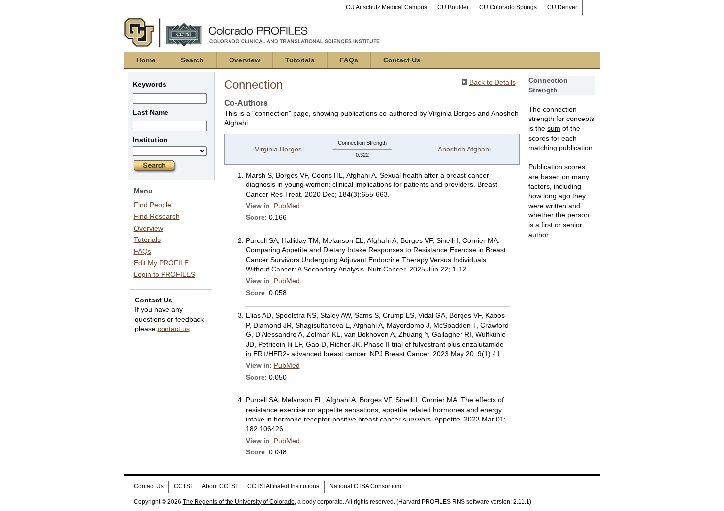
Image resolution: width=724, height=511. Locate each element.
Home (146, 60)
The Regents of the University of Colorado (239, 501)
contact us (174, 328)
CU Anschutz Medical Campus (386, 7)
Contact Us (402, 60)
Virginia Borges (278, 149)
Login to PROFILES (164, 274)
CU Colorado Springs (508, 7)
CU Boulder (453, 7)
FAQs (349, 60)
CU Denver (562, 7)
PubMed (287, 206)
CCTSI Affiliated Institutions (283, 486)
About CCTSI (219, 486)
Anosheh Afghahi (464, 149)
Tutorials (300, 60)
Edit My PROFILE (161, 263)
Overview (244, 60)
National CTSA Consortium (365, 486)
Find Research (157, 216)
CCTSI (183, 486)
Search (192, 60)
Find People (152, 205)
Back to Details (492, 82)
